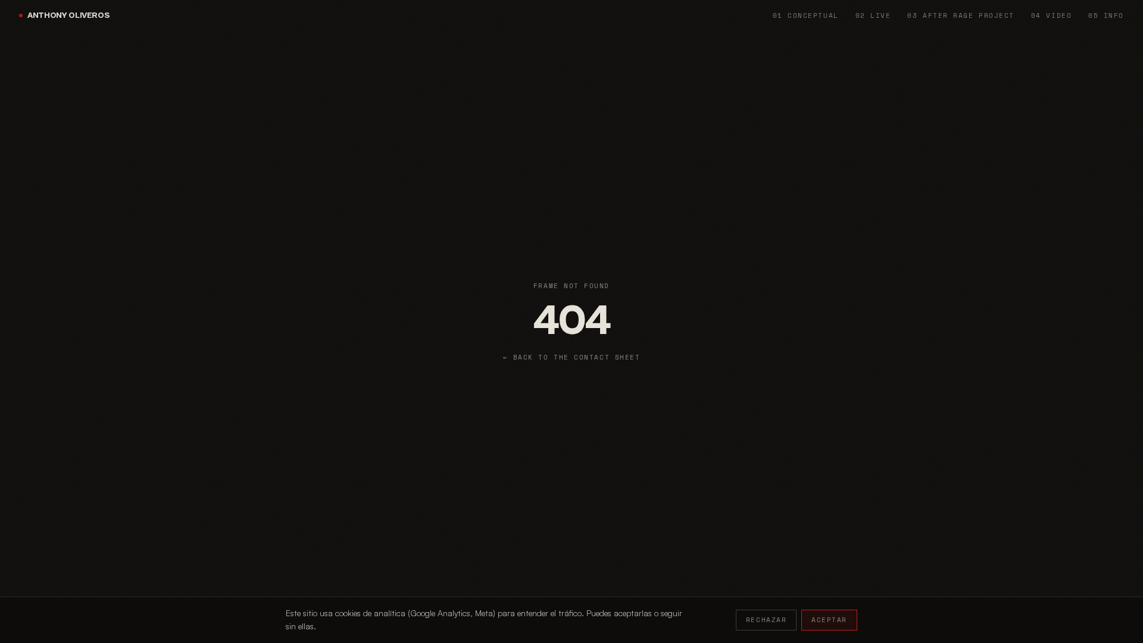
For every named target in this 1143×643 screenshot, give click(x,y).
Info (1106, 15)
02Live (873, 15)
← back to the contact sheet (572, 357)
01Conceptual (806, 15)
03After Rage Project (960, 15)
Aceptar (829, 620)
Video (1051, 15)
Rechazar (766, 620)
